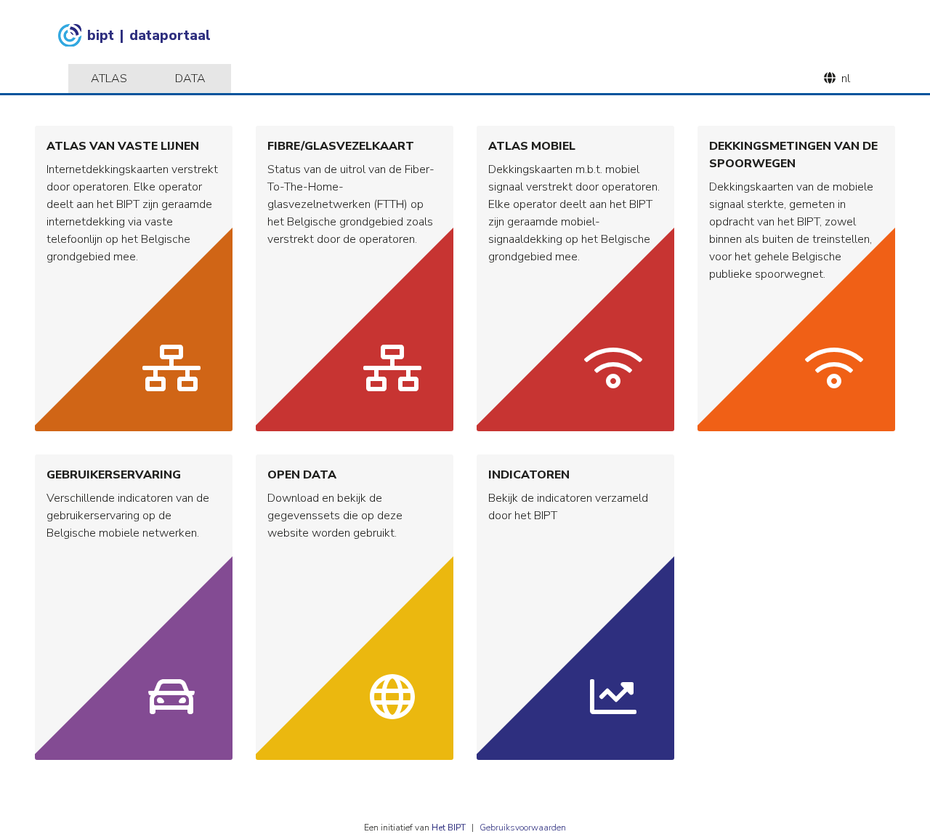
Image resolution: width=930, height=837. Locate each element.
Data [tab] (190, 79)
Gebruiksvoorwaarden (523, 827)
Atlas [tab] (109, 79)
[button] (133, 278)
